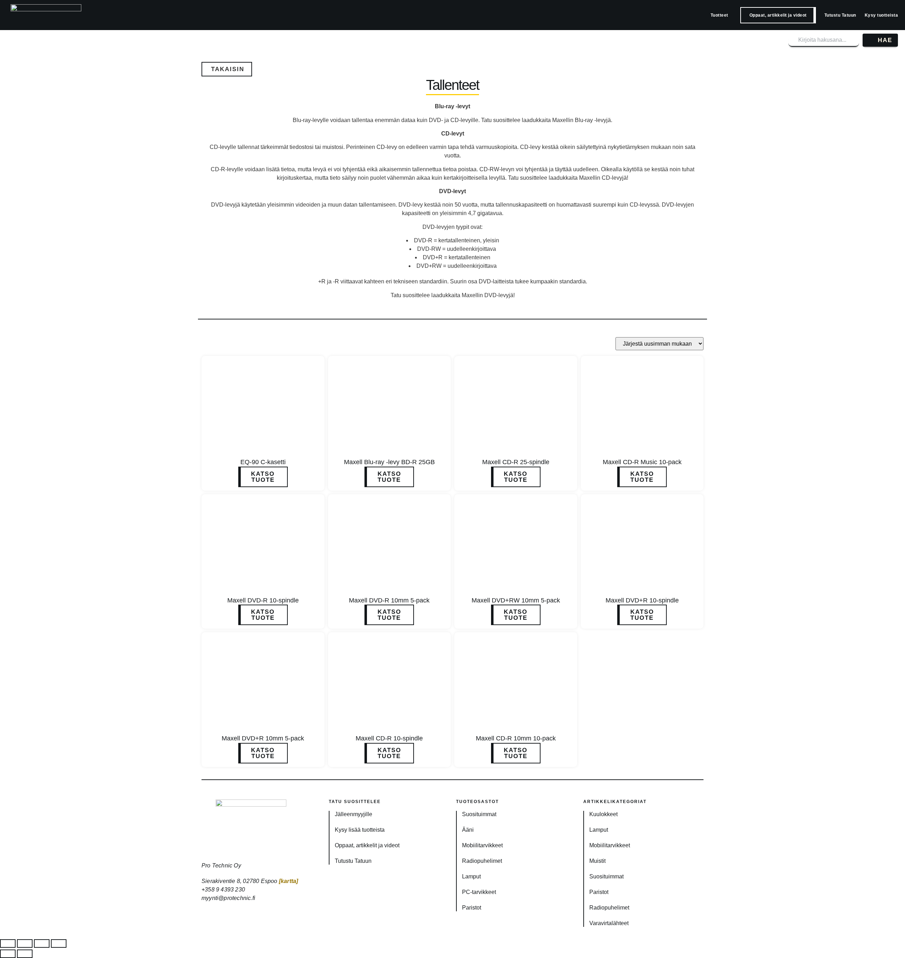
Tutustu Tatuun (840, 15)
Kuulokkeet (603, 814)
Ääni (468, 830)
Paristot (471, 908)
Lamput (471, 876)
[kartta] (288, 881)
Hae (885, 40)
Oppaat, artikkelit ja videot (778, 15)
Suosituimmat (479, 814)
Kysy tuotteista (881, 15)
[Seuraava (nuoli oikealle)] (25, 954)
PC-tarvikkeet (479, 892)
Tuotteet (719, 15)
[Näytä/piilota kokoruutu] (25, 943)
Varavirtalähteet (609, 923)
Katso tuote (263, 477)
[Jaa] (41, 943)
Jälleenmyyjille (353, 814)
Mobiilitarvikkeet (482, 845)
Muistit (597, 861)
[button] (227, 69)
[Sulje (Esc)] (58, 943)
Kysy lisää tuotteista (360, 830)
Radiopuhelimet (482, 861)
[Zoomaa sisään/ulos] (8, 943)
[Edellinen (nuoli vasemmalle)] (8, 954)
